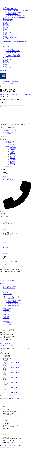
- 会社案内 (6, 314)
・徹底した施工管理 (12, 14)
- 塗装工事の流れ (8, 308)
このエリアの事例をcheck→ (11, 362)
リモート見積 (7, 38)
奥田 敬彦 (12, 156)
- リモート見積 (7, 324)
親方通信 (8, 143)
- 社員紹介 (6, 316)
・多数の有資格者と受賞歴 (14, 12)
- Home (5, 290)
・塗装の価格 (10, 298)
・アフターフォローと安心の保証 (15, 15)
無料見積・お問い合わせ (10, 37)
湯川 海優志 (13, 148)
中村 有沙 (12, 164)
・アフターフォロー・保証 (14, 303)
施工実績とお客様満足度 (13, 56)
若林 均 (12, 144)
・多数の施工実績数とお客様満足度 (16, 17)
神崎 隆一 (12, 153)
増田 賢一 (13, 159)
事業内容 (5, 57)
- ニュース (6, 321)
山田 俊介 (12, 149)
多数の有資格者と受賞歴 (13, 51)
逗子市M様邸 (7, 133)
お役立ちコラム (10, 141)
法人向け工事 (7, 32)
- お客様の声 (6, 311)
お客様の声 (6, 25)
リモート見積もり (8, 180)
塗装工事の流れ (7, 20)
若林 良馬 (12, 154)
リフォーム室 (7, 22)
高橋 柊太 (12, 163)
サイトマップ (17, 445)
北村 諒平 (12, 151)
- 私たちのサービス (8, 292)
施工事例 (5, 24)
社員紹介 (5, 29)
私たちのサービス (8, 19)
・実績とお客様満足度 (12, 305)
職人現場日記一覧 (8, 132)
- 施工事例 (6, 310)
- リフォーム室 (7, 294)
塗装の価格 (9, 49)
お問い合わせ (4, 70)
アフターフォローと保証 (13, 54)
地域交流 (8, 166)
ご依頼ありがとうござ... (10, 130)
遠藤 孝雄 (12, 161)
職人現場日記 (10, 146)
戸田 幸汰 (12, 158)
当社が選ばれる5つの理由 (10, 9)
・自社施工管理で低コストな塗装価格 (17, 10)
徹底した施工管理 (11, 52)
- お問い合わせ (7, 322)
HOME (5, 7)
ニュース (5, 30)
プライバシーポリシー (6, 445)
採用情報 (5, 34)
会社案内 (5, 27)
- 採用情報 (6, 318)
